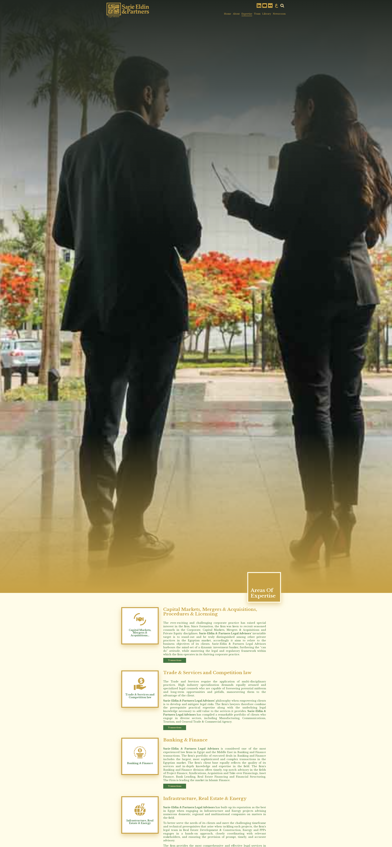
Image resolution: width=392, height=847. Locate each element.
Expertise (246, 13)
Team (257, 13)
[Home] (128, 10)
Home (227, 13)
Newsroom (279, 13)
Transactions (174, 660)
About (236, 13)
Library (266, 13)
